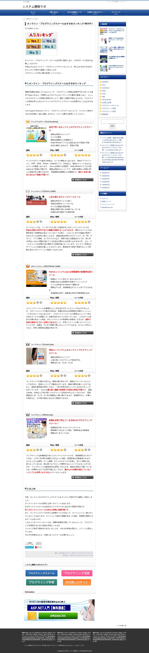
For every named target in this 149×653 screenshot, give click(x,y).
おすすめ (61, 553)
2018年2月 (106, 185)
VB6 (103, 97)
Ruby (104, 91)
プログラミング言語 (77, 573)
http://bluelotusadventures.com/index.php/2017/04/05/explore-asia (113, 160)
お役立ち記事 (106, 102)
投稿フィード (106, 201)
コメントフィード (108, 204)
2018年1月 (106, 187)
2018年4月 (106, 182)
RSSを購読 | (116, 1)
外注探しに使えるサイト (95, 13)
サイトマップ (123, 1)
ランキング (89, 553)
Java (103, 85)
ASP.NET (105, 82)
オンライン (67, 553)
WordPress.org (107, 207)
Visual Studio (106, 99)
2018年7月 (106, 173)
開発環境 (105, 114)
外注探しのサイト (77, 582)
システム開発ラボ (34, 6)
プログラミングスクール (78, 553)
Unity (104, 94)
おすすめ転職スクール (74, 13)
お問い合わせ (54, 13)
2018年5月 (106, 179)
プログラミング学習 (41, 582)
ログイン (105, 198)
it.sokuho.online (113, 150)
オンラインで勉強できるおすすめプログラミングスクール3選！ (112, 147)
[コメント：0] (88, 555)
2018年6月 (106, 176)
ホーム (109, 1)
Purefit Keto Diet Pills (111, 142)
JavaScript (105, 88)
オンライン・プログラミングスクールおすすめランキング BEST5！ (60, 23)
